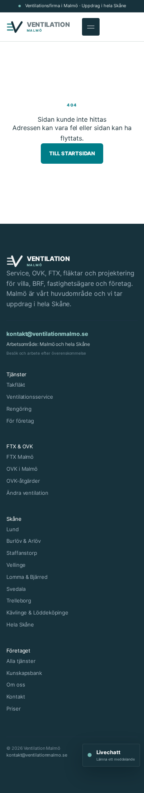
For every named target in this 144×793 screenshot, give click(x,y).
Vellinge (16, 565)
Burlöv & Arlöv (23, 541)
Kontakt (15, 696)
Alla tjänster (21, 661)
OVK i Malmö (22, 469)
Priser (13, 708)
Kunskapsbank (24, 673)
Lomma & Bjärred (27, 577)
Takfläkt (15, 384)
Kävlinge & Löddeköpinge (37, 612)
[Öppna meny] (91, 27)
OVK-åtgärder (23, 481)
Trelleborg (18, 600)
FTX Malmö (20, 457)
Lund (12, 529)
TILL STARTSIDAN (72, 153)
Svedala (15, 589)
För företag (20, 421)
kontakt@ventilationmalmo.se (47, 333)
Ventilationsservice (29, 396)
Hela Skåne (20, 624)
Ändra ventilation (27, 493)
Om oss (15, 684)
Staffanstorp (21, 553)
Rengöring (19, 409)
